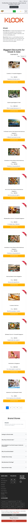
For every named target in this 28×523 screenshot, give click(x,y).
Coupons (3, 486)
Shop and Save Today (7, 467)
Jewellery (12, 506)
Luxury (3, 508)
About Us (3, 478)
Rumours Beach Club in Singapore (14, 276)
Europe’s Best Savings (4, 493)
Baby (20, 501)
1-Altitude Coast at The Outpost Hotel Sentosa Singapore (14, 132)
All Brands (3, 482)
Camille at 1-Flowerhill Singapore (14, 73)
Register (26, 1)
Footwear (22, 503)
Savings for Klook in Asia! (7, 434)
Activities (4, 501)
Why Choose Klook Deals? (7, 451)
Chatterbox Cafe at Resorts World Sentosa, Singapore (14, 161)
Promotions (3, 488)
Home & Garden (5, 506)
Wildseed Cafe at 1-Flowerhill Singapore (14, 334)
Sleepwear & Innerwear (11, 508)
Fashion (16, 503)
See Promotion (14, 82)
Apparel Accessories (12, 501)
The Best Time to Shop (7, 456)
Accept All (14, 520)
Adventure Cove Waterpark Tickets (14, 392)
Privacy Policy (16, 512)
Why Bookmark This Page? (8, 462)
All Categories (4, 480)
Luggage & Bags (20, 506)
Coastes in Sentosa (14, 305)
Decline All (14, 514)
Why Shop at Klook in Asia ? (8, 439)
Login (21, 1)
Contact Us (3, 496)
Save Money (4, 490)
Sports (20, 508)
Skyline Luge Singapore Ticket (14, 102)
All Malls (3, 484)
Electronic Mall (5, 503)
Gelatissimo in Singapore (14, 363)
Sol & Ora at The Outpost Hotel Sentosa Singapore (14, 190)
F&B (11, 503)
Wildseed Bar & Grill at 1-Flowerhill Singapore (14, 218)
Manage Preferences (14, 517)
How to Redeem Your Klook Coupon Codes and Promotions (12, 446)
